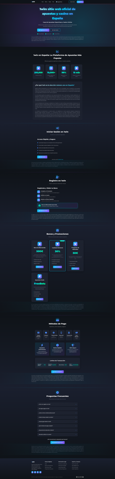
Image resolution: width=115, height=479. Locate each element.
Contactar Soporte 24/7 (58, 442)
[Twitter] (35, 472)
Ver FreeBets (39, 299)
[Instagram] (38, 472)
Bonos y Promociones (49, 465)
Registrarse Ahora (43, 30)
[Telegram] (40, 472)
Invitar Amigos (75, 268)
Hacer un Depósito (58, 371)
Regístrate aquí (60, 159)
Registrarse (80, 1)
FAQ (53, 1)
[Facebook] (32, 472)
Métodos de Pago (48, 467)
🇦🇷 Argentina (59, 1)
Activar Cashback (57, 266)
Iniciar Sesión (72, 1)
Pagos (50, 1)
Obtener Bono (39, 266)
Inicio (43, 1)
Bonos (46, 1)
